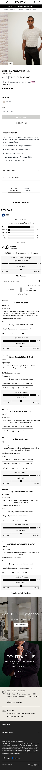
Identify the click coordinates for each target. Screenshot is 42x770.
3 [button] (18, 67)
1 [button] (10, 67)
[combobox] (21, 112)
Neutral (9, 102)
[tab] (14, 189)
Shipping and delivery (15, 702)
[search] (7, 2)
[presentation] (14, 190)
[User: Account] (35, 2)
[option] (21, 38)
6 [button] (30, 67)
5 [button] (26, 67)
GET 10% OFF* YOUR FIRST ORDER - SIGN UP (21, 6)
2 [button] (14, 67)
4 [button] (22, 67)
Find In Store (20, 123)
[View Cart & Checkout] (40, 2)
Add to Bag (21, 117)
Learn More (6, 84)
